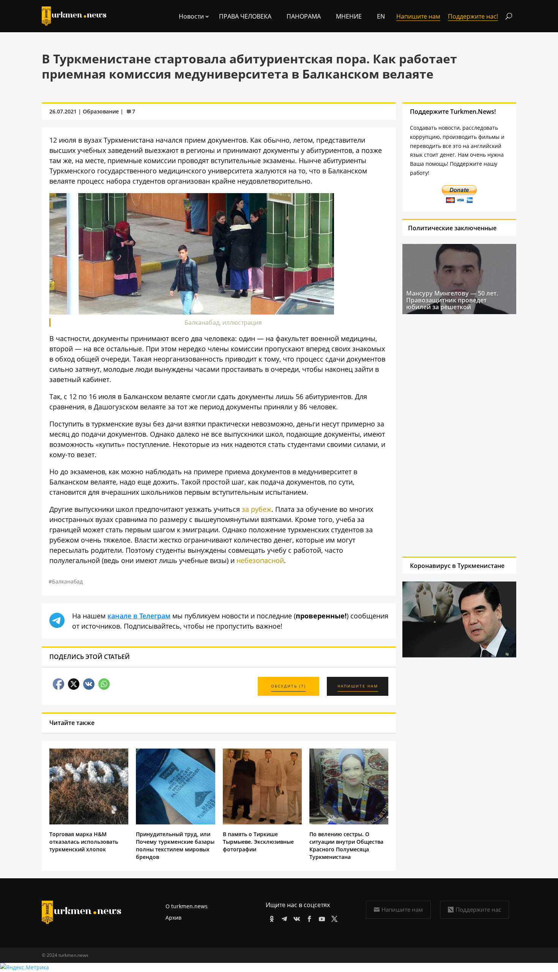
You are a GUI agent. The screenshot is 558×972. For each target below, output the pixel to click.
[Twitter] (333, 917)
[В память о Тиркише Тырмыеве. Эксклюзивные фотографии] (262, 822)
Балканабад (67, 581)
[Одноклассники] (270, 917)
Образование (101, 111)
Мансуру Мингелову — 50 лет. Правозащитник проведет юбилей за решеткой (452, 300)
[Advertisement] (455, 435)
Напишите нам (402, 909)
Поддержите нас (478, 909)
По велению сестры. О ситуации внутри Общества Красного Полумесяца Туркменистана (346, 845)
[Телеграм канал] (283, 917)
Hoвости (191, 16)
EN (381, 16)
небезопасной (260, 560)
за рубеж (256, 509)
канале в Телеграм (138, 615)
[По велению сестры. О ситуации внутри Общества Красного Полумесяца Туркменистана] (348, 822)
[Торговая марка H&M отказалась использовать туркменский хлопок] (88, 822)
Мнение (349, 16)
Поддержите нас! (473, 16)
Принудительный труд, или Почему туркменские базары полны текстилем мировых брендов (175, 845)
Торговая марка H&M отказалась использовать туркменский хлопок (83, 841)
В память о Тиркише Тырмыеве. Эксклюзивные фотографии (258, 841)
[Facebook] (308, 917)
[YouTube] (320, 917)
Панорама (304, 16)
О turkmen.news (187, 906)
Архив (173, 917)
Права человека (245, 16)
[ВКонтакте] (295, 917)
